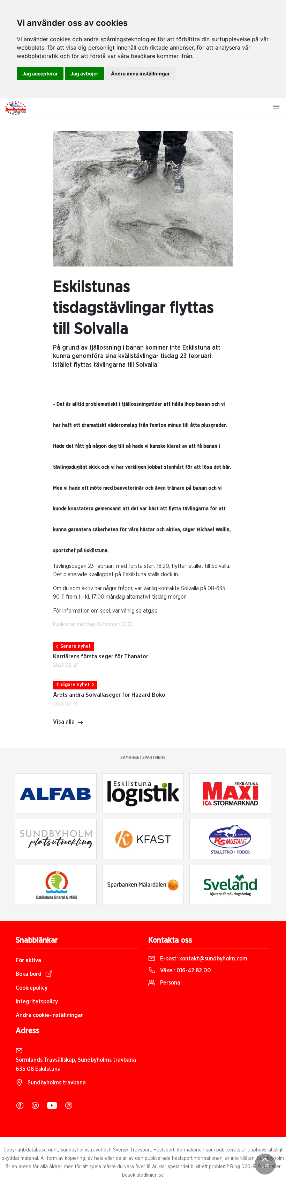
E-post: (203, 958)
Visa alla (64, 722)
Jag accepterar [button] (40, 73)
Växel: (185, 970)
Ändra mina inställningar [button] (140, 73)
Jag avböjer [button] (84, 73)
